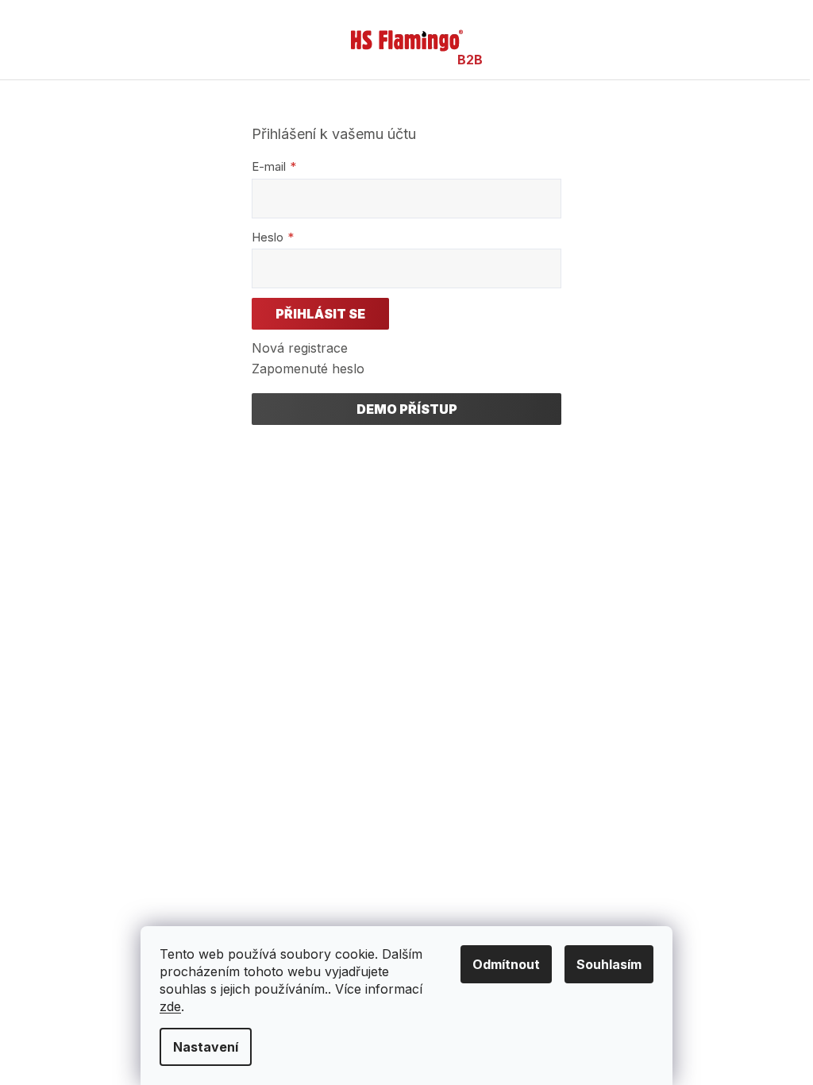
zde (170, 1006)
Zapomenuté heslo (308, 368)
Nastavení (205, 1047)
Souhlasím (609, 964)
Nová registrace (300, 348)
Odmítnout (506, 964)
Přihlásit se (320, 314)
